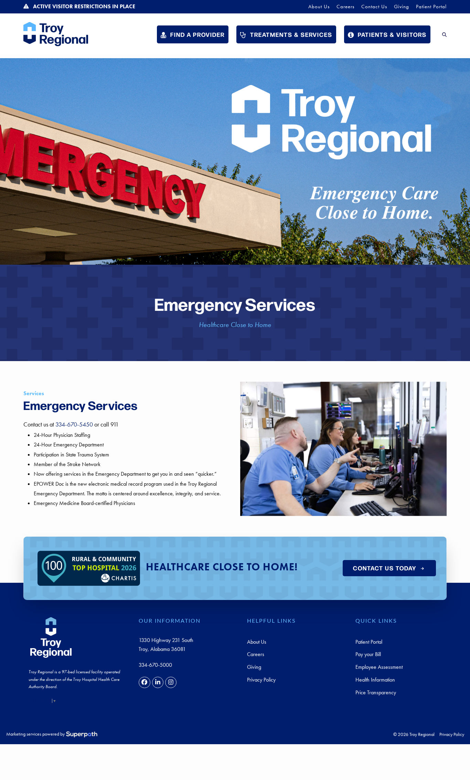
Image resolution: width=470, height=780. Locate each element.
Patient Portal (368, 642)
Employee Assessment (379, 667)
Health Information (375, 679)
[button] (444, 34)
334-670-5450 (74, 424)
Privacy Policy (261, 679)
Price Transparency (375, 692)
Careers (255, 654)
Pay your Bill (368, 654)
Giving (254, 667)
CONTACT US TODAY (384, 568)
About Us (256, 642)
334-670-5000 (155, 665)
